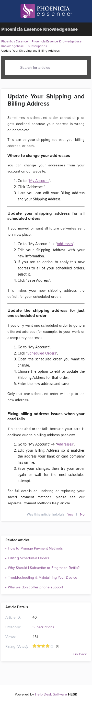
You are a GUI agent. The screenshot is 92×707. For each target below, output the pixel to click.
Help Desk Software (51, 694)
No (82, 514)
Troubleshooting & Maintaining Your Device (42, 577)
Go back (79, 654)
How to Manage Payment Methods (35, 548)
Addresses (65, 244)
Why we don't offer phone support (35, 587)
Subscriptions (43, 627)
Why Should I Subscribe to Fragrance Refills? (43, 567)
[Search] (14, 67)
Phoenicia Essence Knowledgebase (39, 29)
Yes (70, 514)
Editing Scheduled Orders (28, 558)
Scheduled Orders (42, 353)
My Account (39, 181)
